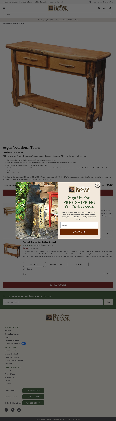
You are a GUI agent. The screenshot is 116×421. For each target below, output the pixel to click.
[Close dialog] (98, 185)
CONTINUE (79, 232)
